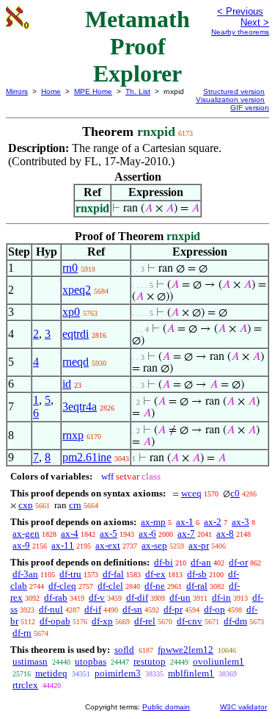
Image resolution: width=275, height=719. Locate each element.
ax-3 (240, 521)
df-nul (51, 609)
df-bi (163, 562)
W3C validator (243, 707)
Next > (255, 22)
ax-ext (107, 545)
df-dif (137, 597)
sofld (124, 649)
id (66, 383)
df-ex (155, 573)
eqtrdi (75, 334)
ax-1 (185, 521)
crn (75, 504)
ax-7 (186, 533)
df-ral (197, 585)
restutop (149, 661)
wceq (191, 493)
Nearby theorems (240, 32)
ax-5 (108, 533)
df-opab (55, 620)
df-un (180, 597)
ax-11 (62, 545)
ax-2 (212, 521)
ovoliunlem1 (218, 661)
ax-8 (225, 533)
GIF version (249, 108)
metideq (51, 673)
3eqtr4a (79, 406)
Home (51, 91)
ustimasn (30, 661)
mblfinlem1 (191, 673)
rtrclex (25, 684)
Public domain (166, 707)
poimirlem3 (118, 673)
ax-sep (154, 545)
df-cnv (189, 620)
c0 (235, 493)
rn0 (70, 267)
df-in (221, 597)
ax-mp (153, 521)
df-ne (154, 585)
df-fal (113, 573)
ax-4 (69, 533)
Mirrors (17, 91)
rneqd (75, 361)
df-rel (144, 620)
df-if (92, 609)
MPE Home (93, 91)
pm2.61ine (86, 457)
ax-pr (198, 545)
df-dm (235, 620)
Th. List (137, 91)
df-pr (173, 609)
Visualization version (230, 99)
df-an (201, 562)
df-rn (22, 632)
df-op (214, 609)
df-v (97, 597)
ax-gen (26, 533)
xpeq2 (76, 289)
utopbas (90, 661)
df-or (238, 562)
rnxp (73, 435)
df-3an (25, 573)
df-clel (110, 585)
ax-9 (21, 545)
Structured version (234, 91)
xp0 (71, 312)
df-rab (55, 597)
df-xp (102, 620)
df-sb (197, 573)
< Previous (240, 11)
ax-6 (147, 533)
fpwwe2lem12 (185, 649)
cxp (25, 504)
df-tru (70, 573)
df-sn (132, 609)
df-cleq (62, 585)
